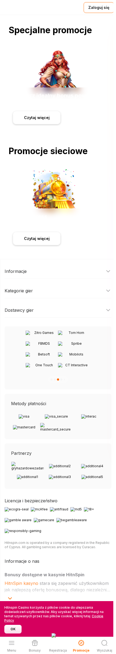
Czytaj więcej (37, 117)
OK (13, 629)
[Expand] (10, 598)
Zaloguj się (98, 7)
